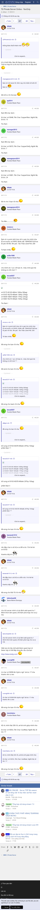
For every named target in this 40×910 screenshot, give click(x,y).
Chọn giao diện (7, 883)
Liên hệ (3, 891)
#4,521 (37, 34)
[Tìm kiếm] (38, 2)
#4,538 (37, 688)
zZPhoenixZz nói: (8, 39)
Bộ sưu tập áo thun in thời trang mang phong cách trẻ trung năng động (21, 835)
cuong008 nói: (7, 693)
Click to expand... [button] (20, 56)
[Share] (32, 34)
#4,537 (37, 668)
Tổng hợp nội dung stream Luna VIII (25, 825)
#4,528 (37, 263)
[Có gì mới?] (34, 2)
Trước (9, 21)
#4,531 (37, 417)
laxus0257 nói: (8, 379)
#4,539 (37, 721)
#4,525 (37, 195)
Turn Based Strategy (19, 818)
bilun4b (8, 797)
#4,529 (37, 283)
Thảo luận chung (16, 797)
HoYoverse (14, 806)
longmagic (9, 818)
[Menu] (2, 2)
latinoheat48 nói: (8, 634)
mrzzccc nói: (7, 322)
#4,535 (37, 606)
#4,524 (37, 166)
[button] (19, 887)
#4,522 (37, 108)
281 (27, 21)
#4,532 (37, 499)
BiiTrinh (8, 839)
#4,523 (37, 137)
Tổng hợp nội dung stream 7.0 (23, 804)
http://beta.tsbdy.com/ (9, 654)
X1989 (8, 806)
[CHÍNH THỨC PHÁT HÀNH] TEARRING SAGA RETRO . (22, 814)
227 (20, 21)
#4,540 (37, 745)
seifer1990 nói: (8, 355)
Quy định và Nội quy (7, 895)
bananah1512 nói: (9, 573)
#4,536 (37, 628)
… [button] (16, 21)
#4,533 (37, 543)
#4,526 (37, 215)
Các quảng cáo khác (18, 839)
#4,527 (37, 235)
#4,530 (37, 317)
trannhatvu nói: (8, 751)
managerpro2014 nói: (10, 79)
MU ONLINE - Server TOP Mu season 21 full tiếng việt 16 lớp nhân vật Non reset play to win (21, 792)
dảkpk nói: (6, 423)
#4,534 (37, 568)
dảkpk (5, 12)
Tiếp (31, 21)
